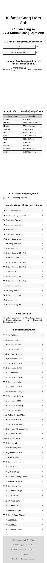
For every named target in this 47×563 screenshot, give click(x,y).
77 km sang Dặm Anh (12, 244)
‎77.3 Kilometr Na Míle (12, 345)
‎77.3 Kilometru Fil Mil (12, 401)
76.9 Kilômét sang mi (12, 239)
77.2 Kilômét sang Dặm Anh (14, 253)
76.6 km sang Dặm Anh (13, 225)
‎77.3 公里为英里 (10, 520)
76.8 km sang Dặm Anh (13, 234)
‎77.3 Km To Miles (10, 335)
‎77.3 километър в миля (13, 340)
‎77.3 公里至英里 (10, 525)
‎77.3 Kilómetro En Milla (12, 363)
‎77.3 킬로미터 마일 (11, 472)
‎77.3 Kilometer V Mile (12, 486)
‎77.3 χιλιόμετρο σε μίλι (12, 359)
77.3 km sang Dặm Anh (13, 258)
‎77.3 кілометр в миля (12, 510)
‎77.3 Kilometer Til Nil (11, 349)
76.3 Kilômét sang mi (12, 211)
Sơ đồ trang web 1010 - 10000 (23, 549)
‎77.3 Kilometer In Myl (12, 434)
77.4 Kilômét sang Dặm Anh (14, 262)
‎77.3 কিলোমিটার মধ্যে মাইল (12, 448)
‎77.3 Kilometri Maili (11, 373)
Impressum (23, 554)
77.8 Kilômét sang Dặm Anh (14, 281)
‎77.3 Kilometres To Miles (13, 530)
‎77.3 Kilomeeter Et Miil (12, 368)
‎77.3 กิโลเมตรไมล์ (10, 496)
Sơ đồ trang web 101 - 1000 (23, 545)
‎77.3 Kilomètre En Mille (12, 377)
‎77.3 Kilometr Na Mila (12, 410)
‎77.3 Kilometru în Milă (12, 420)
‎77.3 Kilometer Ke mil (12, 462)
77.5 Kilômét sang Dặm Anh (14, 267)
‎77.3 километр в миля (12, 481)
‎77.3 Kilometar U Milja (12, 382)
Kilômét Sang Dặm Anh (23, 20)
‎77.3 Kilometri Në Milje (12, 491)
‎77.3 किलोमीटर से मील (11, 457)
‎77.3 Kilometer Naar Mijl (13, 405)
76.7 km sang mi (10, 229)
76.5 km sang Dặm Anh (13, 220)
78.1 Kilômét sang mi (12, 295)
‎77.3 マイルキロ (10, 467)
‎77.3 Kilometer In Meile (12, 354)
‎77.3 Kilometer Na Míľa (12, 424)
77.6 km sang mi (10, 272)
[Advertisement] (23, 6)
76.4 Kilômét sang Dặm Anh (14, 215)
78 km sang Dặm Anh (12, 290)
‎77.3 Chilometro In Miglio (13, 391)
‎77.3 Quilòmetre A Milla (12, 452)
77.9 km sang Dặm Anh (13, 286)
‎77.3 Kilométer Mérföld (12, 387)
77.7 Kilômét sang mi (12, 276)
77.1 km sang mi (10, 248)
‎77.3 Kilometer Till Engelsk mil (15, 429)
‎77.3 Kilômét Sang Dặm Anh (15, 515)
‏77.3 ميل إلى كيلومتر (11, 438)
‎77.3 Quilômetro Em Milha (14, 415)
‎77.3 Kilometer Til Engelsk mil (15, 477)
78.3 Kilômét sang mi (12, 305)
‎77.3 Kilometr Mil (10, 443)
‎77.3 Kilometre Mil (10, 506)
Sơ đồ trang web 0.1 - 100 (23, 540)
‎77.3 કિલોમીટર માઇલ (11, 501)
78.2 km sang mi (10, 300)
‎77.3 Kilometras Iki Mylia (13, 396)
